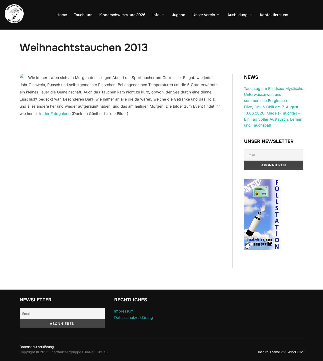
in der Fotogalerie (54, 113)
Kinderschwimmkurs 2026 (122, 14)
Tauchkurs (83, 14)
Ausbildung (237, 14)
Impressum (124, 311)
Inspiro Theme (269, 352)
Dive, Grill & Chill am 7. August (271, 107)
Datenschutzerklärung (133, 317)
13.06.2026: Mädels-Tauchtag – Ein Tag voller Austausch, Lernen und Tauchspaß (273, 119)
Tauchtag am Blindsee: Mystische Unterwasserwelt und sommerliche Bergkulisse (273, 94)
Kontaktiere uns (274, 14)
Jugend (178, 14)
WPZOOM (295, 352)
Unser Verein (203, 14)
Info (156, 14)
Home (62, 14)
